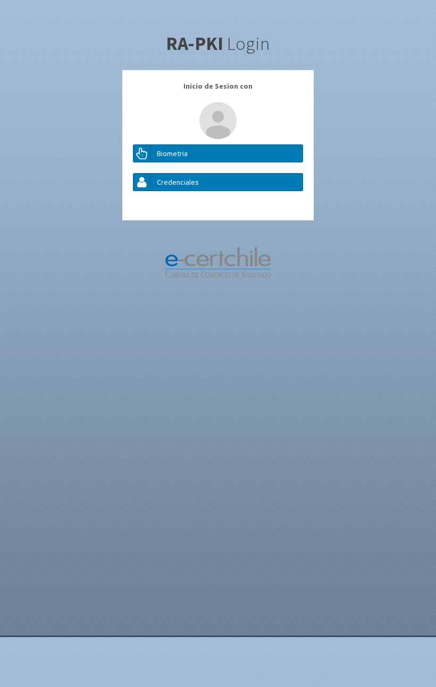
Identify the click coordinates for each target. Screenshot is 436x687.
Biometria (172, 153)
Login (218, 43)
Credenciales (178, 182)
